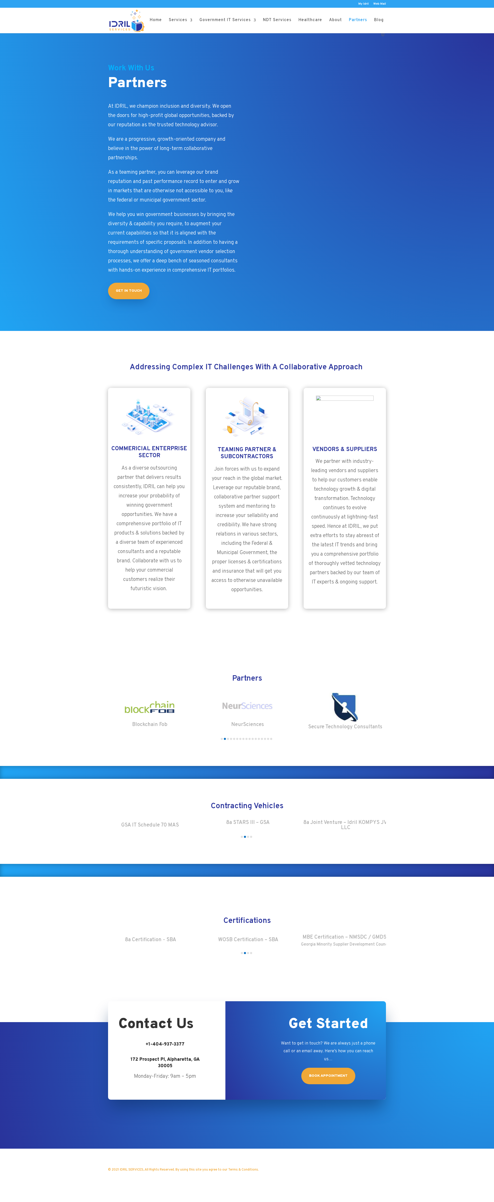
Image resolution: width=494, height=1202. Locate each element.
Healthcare (310, 20)
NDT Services (277, 20)
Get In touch (129, 291)
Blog (379, 20)
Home (156, 20)
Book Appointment (328, 1076)
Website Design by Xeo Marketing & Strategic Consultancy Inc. (181, 1177)
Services (178, 20)
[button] (222, 739)
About (335, 20)
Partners (358, 20)
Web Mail (379, 4)
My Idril (363, 4)
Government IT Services (225, 20)
